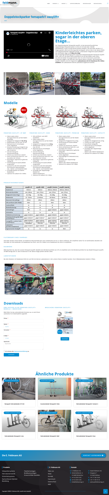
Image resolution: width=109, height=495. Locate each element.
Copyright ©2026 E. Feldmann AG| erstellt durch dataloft (16, 491)
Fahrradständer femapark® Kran (85, 436)
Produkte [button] (55, 3)
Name (5, 324)
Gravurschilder (87, 3)
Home (48, 3)
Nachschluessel (98, 3)
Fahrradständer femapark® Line (14, 436)
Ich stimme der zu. (17, 351)
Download (65, 339)
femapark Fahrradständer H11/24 (14, 404)
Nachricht (6, 341)
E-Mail (6, 336)
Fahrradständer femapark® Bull (49, 436)
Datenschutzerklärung (20, 351)
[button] (107, 3)
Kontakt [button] (64, 3)
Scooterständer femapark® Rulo (50, 404)
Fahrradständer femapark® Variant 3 (87, 404)
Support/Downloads (75, 3)
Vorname (6, 330)
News (5, 20)
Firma (5, 318)
